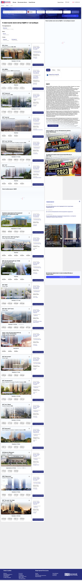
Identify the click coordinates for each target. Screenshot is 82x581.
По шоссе (21, 573)
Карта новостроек (22, 576)
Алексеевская (36, 123)
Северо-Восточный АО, (36, 48)
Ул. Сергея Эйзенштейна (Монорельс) (35, 77)
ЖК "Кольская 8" (6, 428)
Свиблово (35, 264)
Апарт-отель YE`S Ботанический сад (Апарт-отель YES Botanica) (11, 333)
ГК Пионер (35, 273)
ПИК (34, 249)
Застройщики (55, 573)
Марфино (35, 408)
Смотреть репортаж (8, 153)
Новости (37, 574)
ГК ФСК (34, 105)
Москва (5, 573)
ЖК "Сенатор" (5, 117)
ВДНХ (35, 100)
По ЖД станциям (7, 577)
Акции (36, 573)
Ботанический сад (37, 52)
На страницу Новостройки (38, 64)
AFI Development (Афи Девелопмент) (37, 322)
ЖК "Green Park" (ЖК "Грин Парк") (10, 237)
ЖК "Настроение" (6, 356)
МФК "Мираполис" (6, 476)
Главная (2, 5)
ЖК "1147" (4, 165)
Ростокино (35, 49)
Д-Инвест (35, 225)
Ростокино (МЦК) (37, 363)
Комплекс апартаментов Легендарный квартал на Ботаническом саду (12, 213)
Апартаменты (21, 324)
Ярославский (35, 360)
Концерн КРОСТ (36, 464)
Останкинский (36, 121)
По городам (6, 576)
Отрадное (35, 384)
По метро (21, 574)
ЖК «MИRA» (5, 69)
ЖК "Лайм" (5, 284)
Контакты (55, 575)
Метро (7, 5)
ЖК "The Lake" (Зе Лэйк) (8, 500)
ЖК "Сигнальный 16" (7, 380)
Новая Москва (7, 575)
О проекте (55, 574)
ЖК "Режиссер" (6, 93)
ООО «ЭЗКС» (35, 297)
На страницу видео (51, 149)
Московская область (8, 574)
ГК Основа (35, 417)
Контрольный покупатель (40, 575)
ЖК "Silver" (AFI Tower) (8, 308)
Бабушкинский (36, 432)
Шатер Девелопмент (37, 177)
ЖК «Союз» (5, 45)
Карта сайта (21, 577)
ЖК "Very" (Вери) (6, 404)
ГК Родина (35, 57)
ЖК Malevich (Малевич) (8, 452)
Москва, (35, 47)
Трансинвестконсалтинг (38, 129)
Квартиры (16, 84)
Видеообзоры (38, 576)
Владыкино (36, 387)
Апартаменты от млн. (16, 228)
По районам (21, 575)
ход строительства (7, 57)
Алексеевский (36, 73)
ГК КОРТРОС (35, 153)
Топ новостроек (22, 578)
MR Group (35, 83)
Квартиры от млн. (16, 61)
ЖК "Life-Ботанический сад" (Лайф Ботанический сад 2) (11, 261)
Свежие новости (50, 201)
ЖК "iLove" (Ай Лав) (7, 141)
